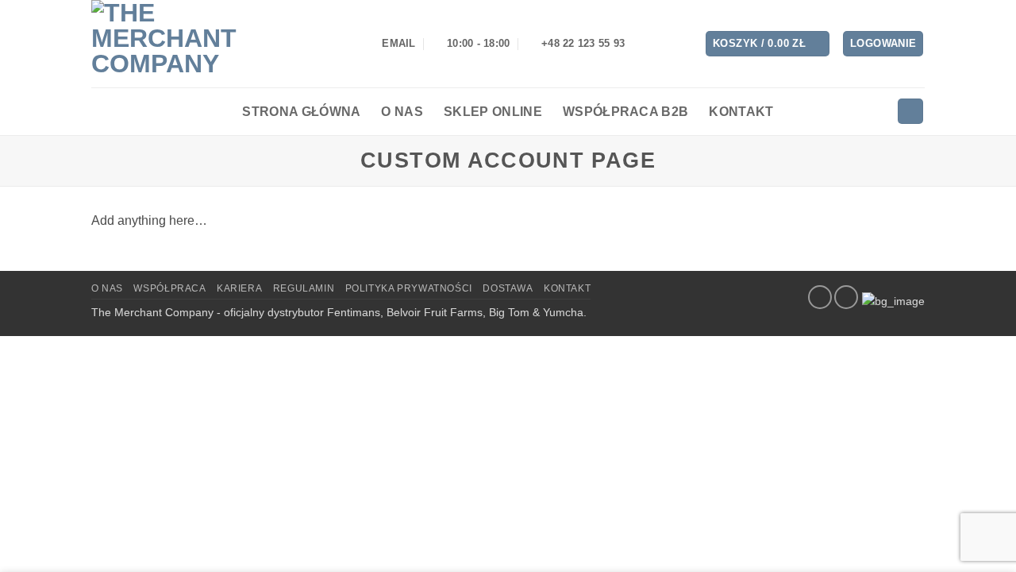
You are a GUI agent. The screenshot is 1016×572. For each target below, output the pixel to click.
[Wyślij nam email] (846, 297)
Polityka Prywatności (408, 288)
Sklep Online (493, 111)
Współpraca (169, 288)
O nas (402, 111)
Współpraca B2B (625, 111)
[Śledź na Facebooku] (820, 297)
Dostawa (508, 288)
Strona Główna (301, 111)
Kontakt (741, 111)
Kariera (239, 288)
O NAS (107, 288)
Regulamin (304, 288)
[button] (767, 44)
